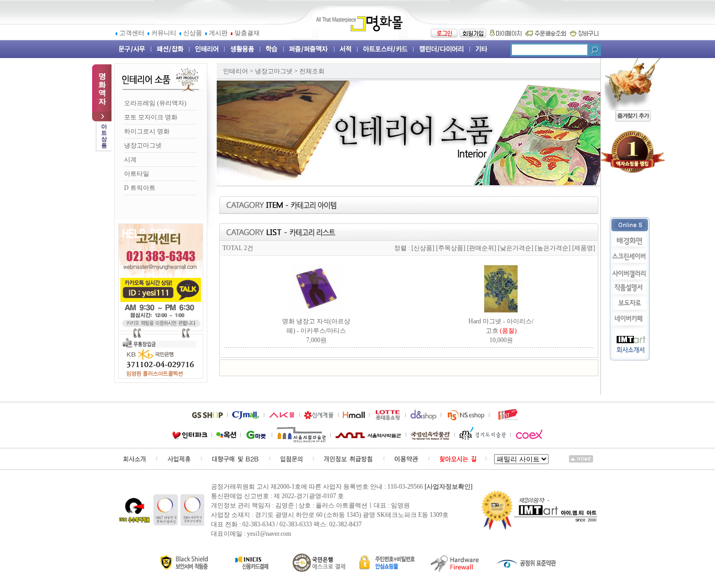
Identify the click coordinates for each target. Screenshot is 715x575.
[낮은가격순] (515, 248)
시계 (130, 159)
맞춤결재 (247, 33)
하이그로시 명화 (147, 131)
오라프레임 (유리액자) (155, 103)
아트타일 (136, 173)
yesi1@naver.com (269, 533)
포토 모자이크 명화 (150, 117)
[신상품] (422, 248)
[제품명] (583, 248)
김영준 (284, 505)
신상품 (193, 33)
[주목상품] (450, 248)
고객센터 (132, 33)
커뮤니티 (164, 33)
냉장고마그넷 (143, 145)
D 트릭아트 (139, 187)
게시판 (219, 33)
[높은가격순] (553, 248)
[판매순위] (481, 248)
